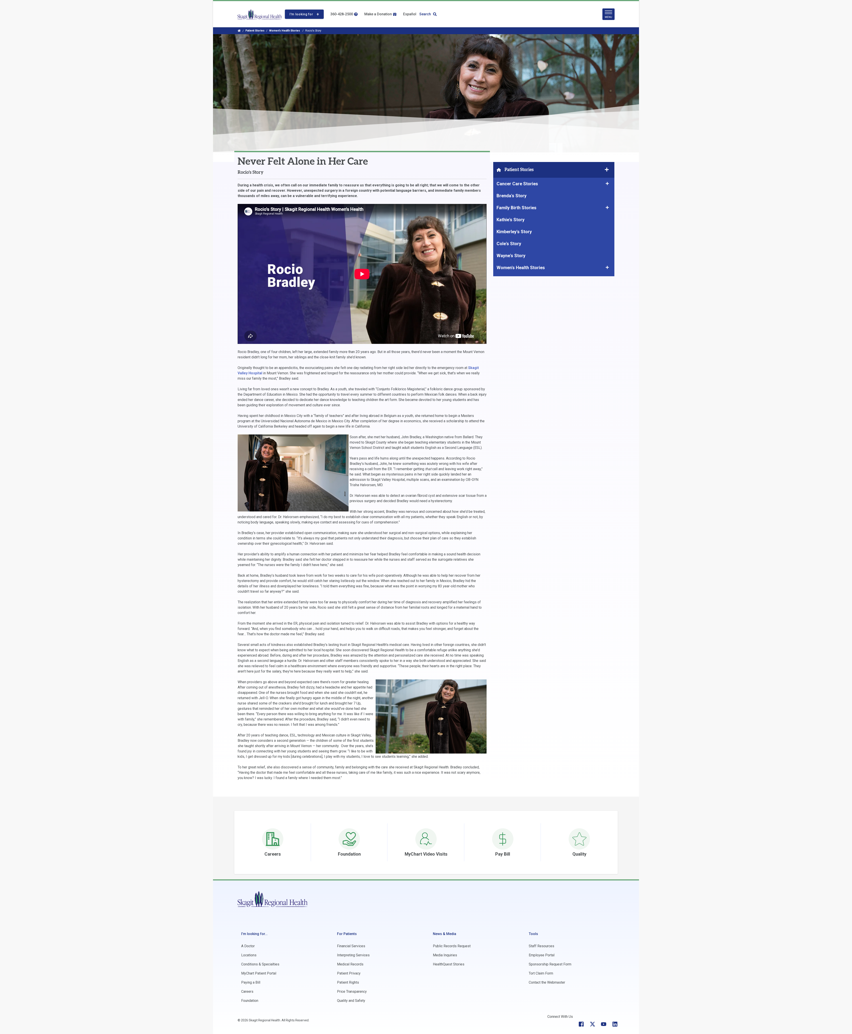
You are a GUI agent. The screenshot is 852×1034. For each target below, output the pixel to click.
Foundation (249, 1000)
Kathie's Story (511, 219)
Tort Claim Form (541, 973)
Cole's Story (509, 243)
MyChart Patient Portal (258, 973)
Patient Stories (254, 30)
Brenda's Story (512, 195)
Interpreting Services (353, 955)
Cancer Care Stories (518, 183)
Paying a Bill (250, 982)
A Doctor (248, 946)
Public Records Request (452, 946)
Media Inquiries (445, 955)
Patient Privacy (349, 973)
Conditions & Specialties (260, 964)
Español (409, 14)
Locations (248, 955)
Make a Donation (378, 14)
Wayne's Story (511, 255)
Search (425, 14)
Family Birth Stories (516, 207)
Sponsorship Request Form (550, 964)
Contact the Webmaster (547, 982)
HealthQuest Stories (448, 964)
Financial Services (351, 946)
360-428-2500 (341, 14)
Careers (247, 991)
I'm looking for (301, 14)
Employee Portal (541, 955)
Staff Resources (541, 946)
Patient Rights (348, 982)
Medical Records (350, 964)
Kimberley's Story (514, 231)
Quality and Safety (351, 1000)
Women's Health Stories (285, 30)
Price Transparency (352, 991)
